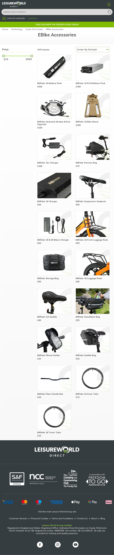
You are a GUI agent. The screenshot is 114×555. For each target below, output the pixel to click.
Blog (102, 518)
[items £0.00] (109, 4)
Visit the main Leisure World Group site (57, 511)
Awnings (32, 18)
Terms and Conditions (62, 518)
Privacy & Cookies (39, 518)
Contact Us (82, 518)
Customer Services (18, 518)
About (94, 518)
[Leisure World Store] (17, 4)
